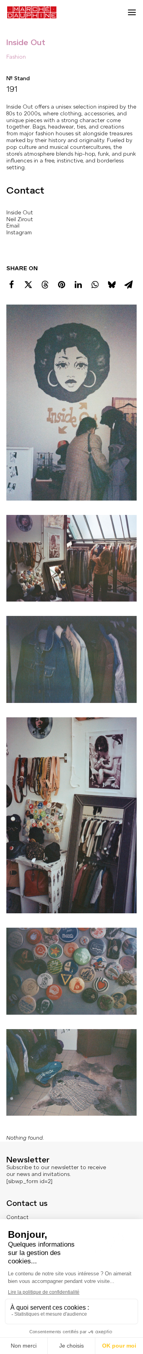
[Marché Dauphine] (31, 12)
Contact (17, 1217)
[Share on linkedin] (78, 285)
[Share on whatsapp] (95, 285)
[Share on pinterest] (62, 285)
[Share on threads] (45, 285)
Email (12, 226)
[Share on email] (128, 285)
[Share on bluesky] (112, 285)
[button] (132, 12)
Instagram (19, 233)
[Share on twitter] (28, 285)
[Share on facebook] (11, 285)
